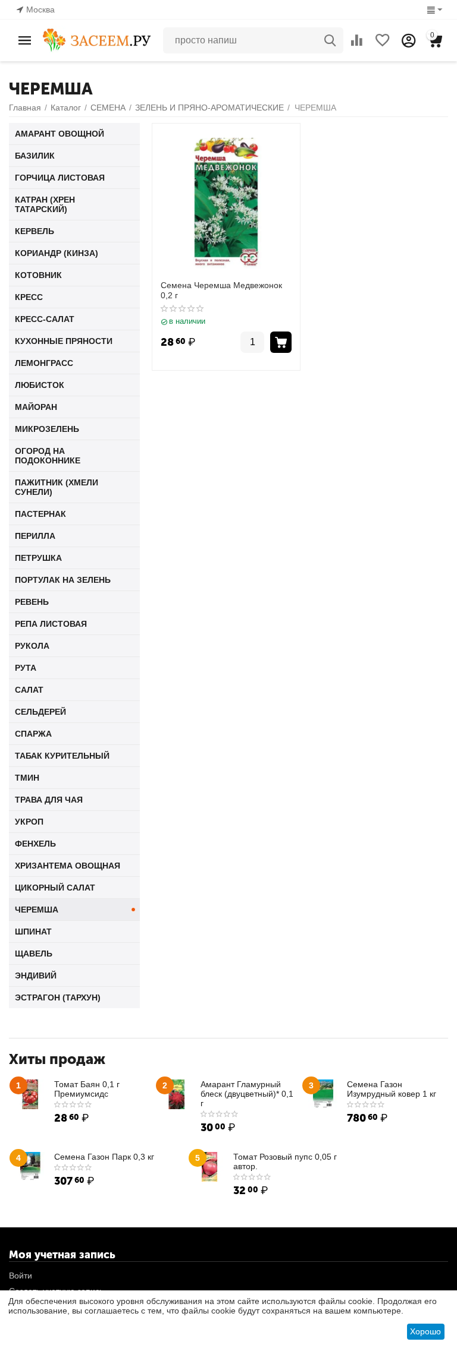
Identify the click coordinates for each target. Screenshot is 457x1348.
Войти (20, 1275)
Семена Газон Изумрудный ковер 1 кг (391, 1088)
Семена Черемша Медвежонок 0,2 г (221, 290)
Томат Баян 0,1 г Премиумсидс (87, 1088)
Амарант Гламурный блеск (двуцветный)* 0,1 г (247, 1093)
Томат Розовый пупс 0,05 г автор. (285, 1161)
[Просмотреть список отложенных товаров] (382, 40)
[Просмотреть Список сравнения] (356, 40)
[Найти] (330, 40)
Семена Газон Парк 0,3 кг (104, 1156)
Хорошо (425, 1331)
